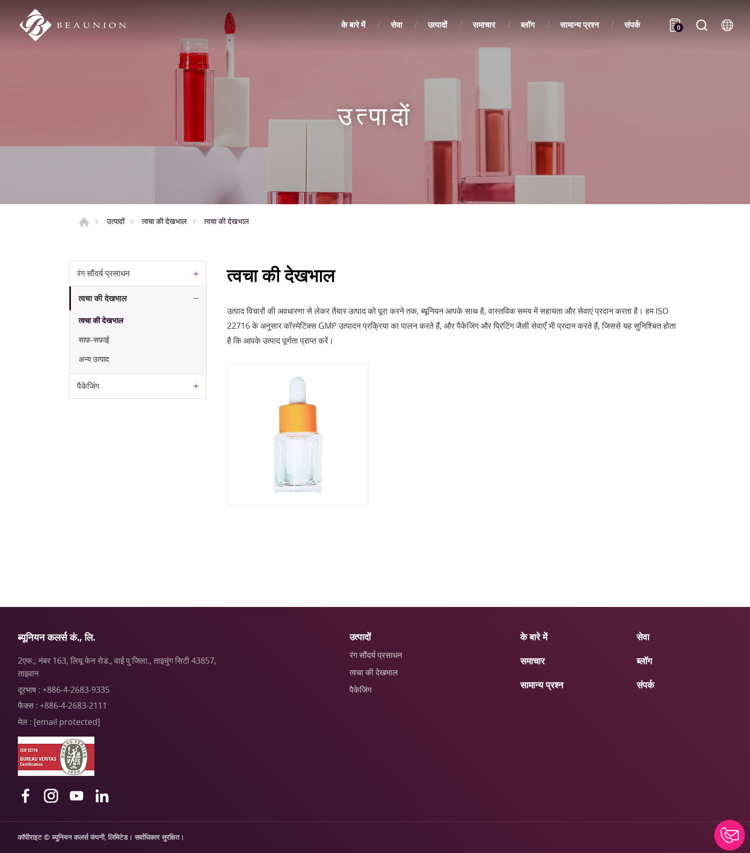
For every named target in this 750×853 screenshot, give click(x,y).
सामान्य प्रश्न (579, 25)
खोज (701, 25)
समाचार (484, 25)
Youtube (76, 795)
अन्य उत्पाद (94, 359)
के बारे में (353, 25)
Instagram (51, 795)
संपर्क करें (729, 835)
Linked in (102, 795)
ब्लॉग (528, 25)
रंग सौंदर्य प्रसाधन (103, 273)
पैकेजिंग (88, 386)
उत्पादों (437, 25)
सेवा (397, 25)
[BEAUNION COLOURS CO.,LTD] (77, 25)
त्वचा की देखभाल (164, 221)
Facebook (25, 795)
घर (84, 222)
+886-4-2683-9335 (76, 689)
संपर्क (632, 25)
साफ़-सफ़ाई (94, 339)
